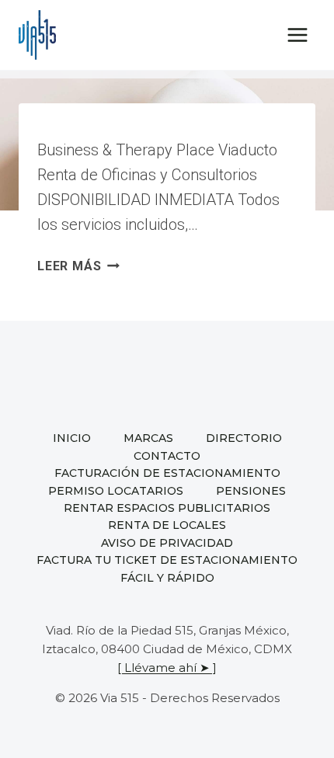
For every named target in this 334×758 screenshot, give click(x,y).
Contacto (167, 456)
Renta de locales (167, 525)
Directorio (244, 438)
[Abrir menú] (297, 34)
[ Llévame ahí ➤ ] (167, 667)
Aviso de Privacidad (167, 543)
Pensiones (251, 491)
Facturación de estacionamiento (167, 473)
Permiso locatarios (115, 491)
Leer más (78, 266)
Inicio (72, 438)
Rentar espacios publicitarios (167, 508)
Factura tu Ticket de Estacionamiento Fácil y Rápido (167, 568)
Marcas (148, 438)
